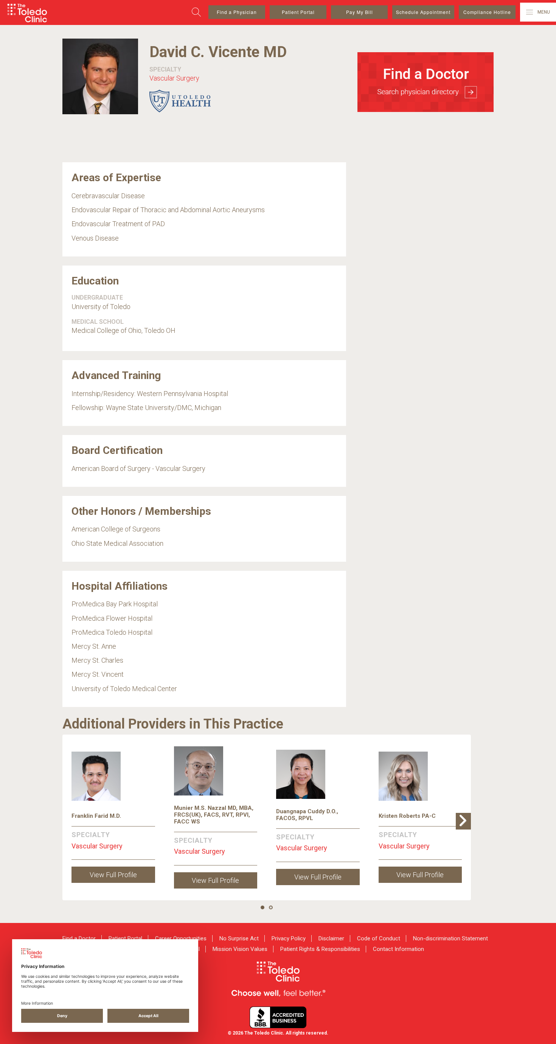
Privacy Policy (289, 938)
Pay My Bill (359, 12)
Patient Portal (298, 12)
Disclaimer (331, 938)
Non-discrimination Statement (450, 938)
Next (465, 829)
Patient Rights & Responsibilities (320, 949)
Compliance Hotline (487, 12)
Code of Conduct (378, 938)
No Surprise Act (239, 938)
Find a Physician (237, 12)
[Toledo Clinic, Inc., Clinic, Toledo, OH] (278, 1017)
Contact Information (398, 949)
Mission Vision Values (240, 949)
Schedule (423, 12)
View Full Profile (113, 875)
